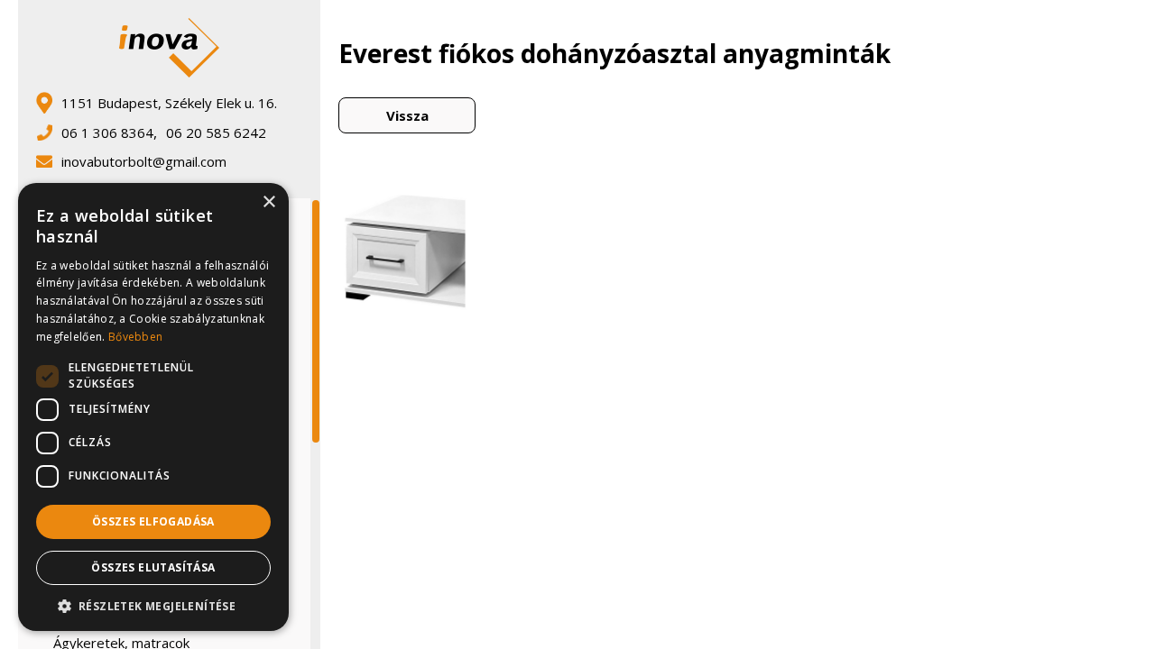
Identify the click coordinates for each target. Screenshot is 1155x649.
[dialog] (153, 407)
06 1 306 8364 (107, 132)
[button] (153, 605)
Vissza (407, 115)
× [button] (268, 202)
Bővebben (135, 336)
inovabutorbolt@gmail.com (143, 161)
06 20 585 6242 (216, 132)
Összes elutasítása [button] (153, 567)
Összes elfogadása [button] (153, 521)
